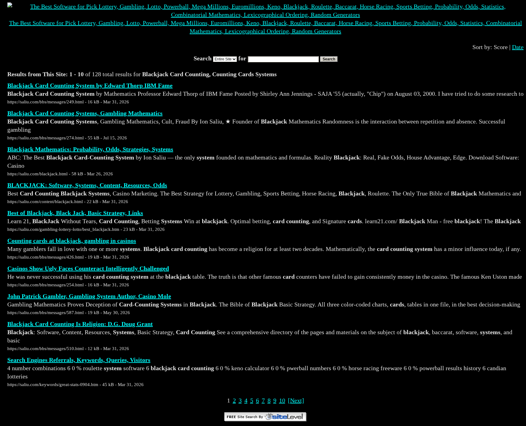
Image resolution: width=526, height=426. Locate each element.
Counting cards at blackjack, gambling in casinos (71, 240)
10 (282, 400)
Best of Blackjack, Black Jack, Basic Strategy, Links (75, 212)
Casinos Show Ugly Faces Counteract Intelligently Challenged (88, 268)
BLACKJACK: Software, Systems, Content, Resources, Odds (87, 185)
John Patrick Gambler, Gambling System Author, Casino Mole (89, 296)
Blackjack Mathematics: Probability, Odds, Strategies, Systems (90, 149)
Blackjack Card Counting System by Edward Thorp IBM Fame (90, 85)
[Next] (296, 400)
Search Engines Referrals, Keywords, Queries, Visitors (78, 359)
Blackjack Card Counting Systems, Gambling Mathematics (85, 113)
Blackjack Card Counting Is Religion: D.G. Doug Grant (80, 323)
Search (329, 59)
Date (518, 47)
